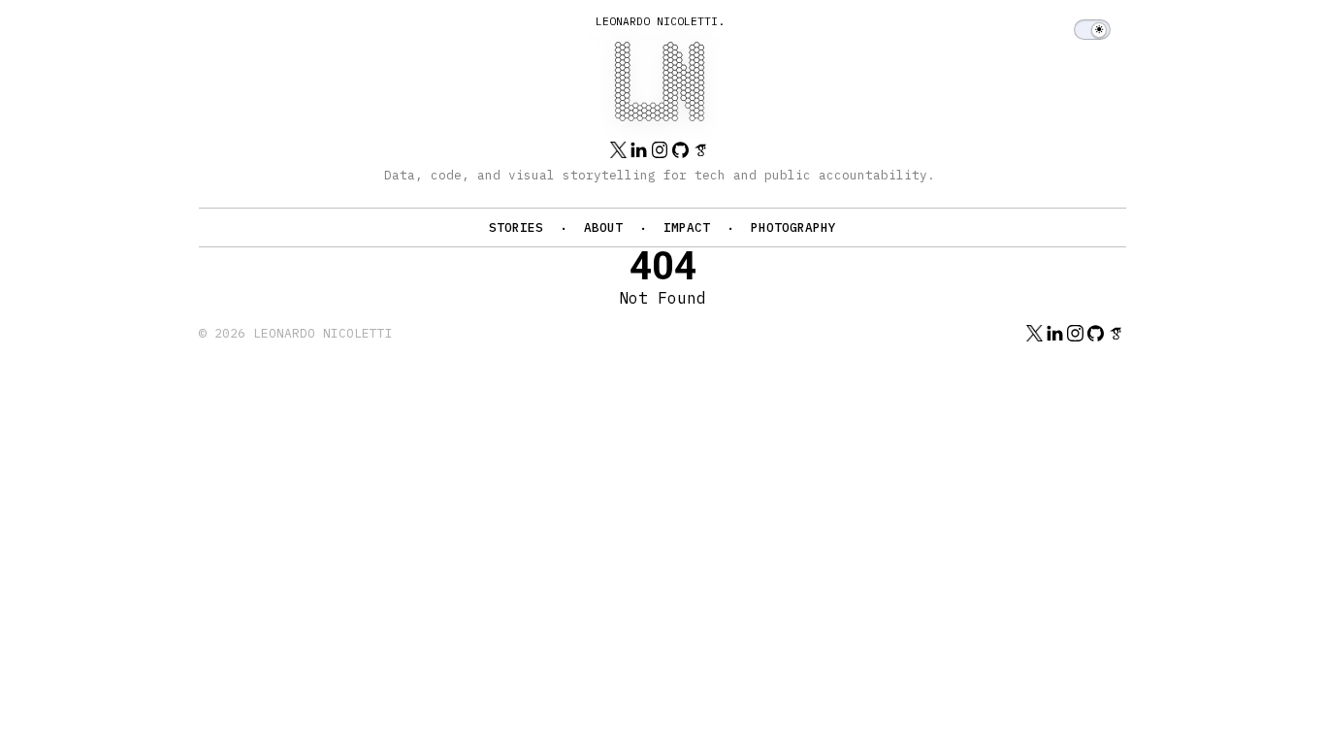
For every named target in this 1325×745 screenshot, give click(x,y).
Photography (793, 227)
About (603, 227)
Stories (516, 227)
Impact (686, 227)
